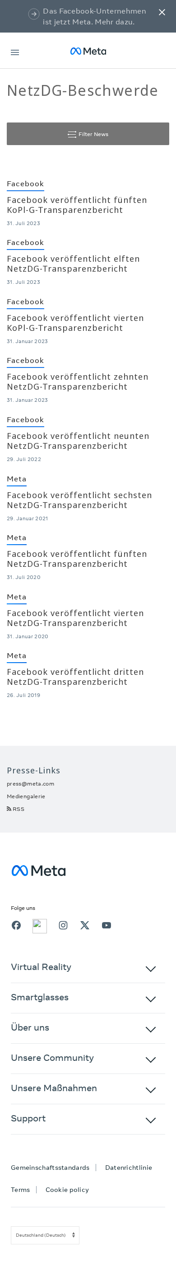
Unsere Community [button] (52, 1057)
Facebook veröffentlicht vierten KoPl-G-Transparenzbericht (75, 322)
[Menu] (15, 51)
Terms (20, 1190)
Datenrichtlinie (129, 1167)
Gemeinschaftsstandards (50, 1167)
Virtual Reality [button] (41, 966)
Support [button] (28, 1118)
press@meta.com (30, 783)
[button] (162, 12)
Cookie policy (67, 1190)
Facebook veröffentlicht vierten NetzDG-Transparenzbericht (75, 617)
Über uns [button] (30, 1027)
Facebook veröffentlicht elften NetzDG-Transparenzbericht (73, 263)
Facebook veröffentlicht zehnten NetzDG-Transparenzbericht (77, 381)
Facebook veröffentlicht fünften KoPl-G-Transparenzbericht (77, 204)
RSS (18, 808)
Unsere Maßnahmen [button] (54, 1087)
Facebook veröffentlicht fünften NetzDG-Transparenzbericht (77, 558)
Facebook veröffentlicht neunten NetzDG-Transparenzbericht (78, 440)
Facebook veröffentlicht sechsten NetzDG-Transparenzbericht (79, 500)
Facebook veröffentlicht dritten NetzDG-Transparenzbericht (75, 676)
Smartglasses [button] (40, 997)
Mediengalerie (26, 796)
